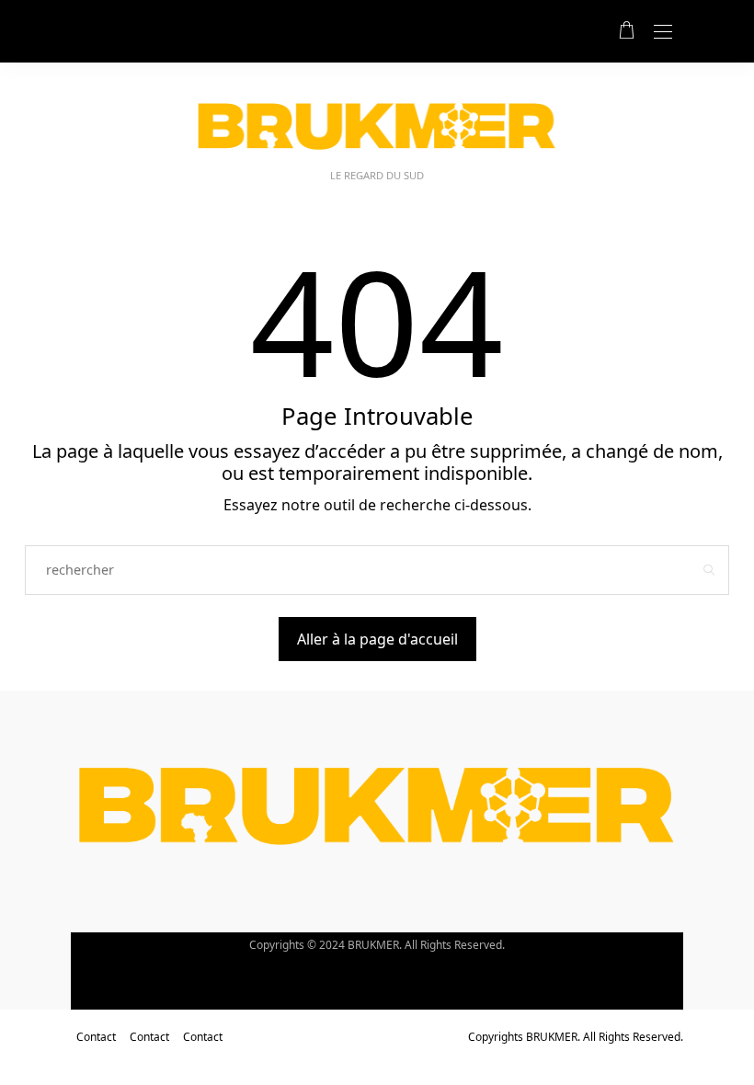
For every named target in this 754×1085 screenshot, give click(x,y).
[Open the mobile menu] (663, 32)
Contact (96, 1037)
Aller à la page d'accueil (377, 639)
